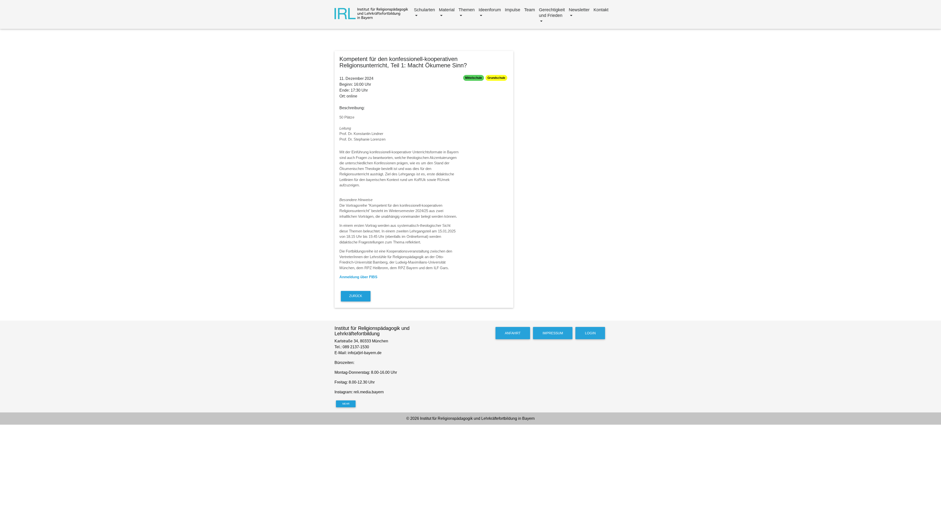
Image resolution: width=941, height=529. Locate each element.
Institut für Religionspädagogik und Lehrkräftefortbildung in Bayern (477, 418)
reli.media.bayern (369, 392)
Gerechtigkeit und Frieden (552, 12)
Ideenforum (490, 9)
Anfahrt (513, 333)
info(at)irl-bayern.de (365, 353)
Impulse (512, 9)
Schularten (424, 9)
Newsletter (579, 9)
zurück (355, 296)
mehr (345, 403)
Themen (466, 9)
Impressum (553, 333)
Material (447, 9)
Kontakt (601, 9)
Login (590, 333)
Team (529, 9)
